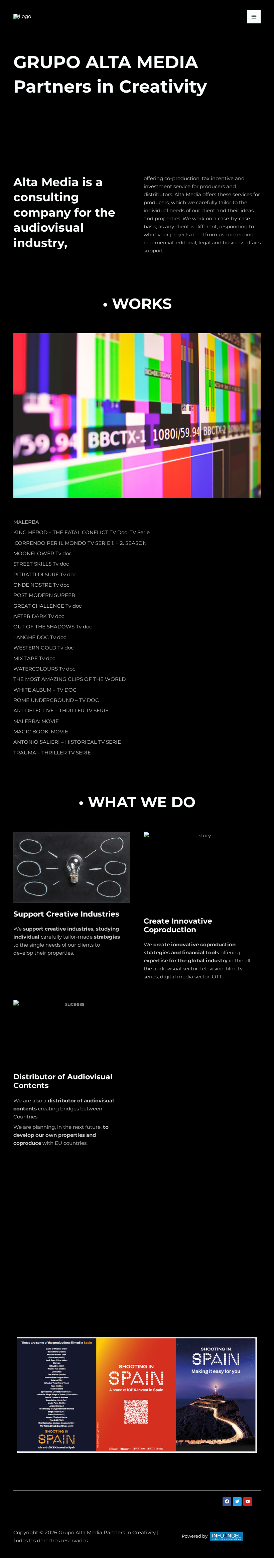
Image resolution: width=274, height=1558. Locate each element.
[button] (137, 1504)
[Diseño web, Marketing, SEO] (226, 1536)
